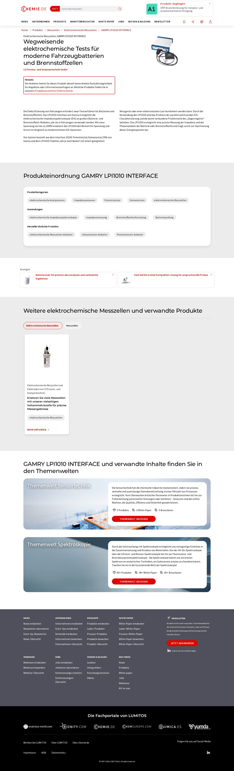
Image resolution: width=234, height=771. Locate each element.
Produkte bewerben (98, 639)
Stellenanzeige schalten (68, 672)
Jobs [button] (121, 21)
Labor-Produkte (96, 628)
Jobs (121, 677)
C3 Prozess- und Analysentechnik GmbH (45, 69)
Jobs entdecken (63, 662)
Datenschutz (59, 752)
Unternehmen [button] (41, 21)
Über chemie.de (80, 742)
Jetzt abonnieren (182, 643)
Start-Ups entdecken (66, 628)
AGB (43, 752)
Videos (90, 677)
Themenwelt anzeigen (134, 518)
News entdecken (32, 623)
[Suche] (120, 9)
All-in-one (124, 688)
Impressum (29, 752)
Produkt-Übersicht (97, 644)
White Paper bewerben (131, 639)
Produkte (124, 667)
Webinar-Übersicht (33, 672)
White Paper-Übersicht (131, 644)
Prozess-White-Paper (130, 633)
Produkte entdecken (98, 623)
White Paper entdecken (131, 623)
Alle (54, 8)
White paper (125, 672)
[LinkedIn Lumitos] (208, 752)
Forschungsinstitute (98, 672)
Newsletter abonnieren (36, 628)
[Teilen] (193, 22)
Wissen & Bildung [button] (139, 21)
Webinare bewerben (34, 667)
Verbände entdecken (66, 633)
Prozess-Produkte (97, 633)
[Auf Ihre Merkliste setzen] (184, 22)
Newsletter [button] (162, 21)
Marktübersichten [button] (82, 21)
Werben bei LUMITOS (34, 742)
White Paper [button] (106, 21)
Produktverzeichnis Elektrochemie (54, 90)
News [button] (24, 21)
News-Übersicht (32, 639)
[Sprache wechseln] (201, 22)
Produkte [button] (59, 21)
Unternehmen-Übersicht (68, 644)
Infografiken (94, 667)
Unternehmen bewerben (68, 639)
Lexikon (91, 662)
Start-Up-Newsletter (34, 633)
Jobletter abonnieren (67, 667)
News (122, 662)
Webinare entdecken (34, 662)
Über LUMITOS (59, 742)
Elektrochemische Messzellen (39, 36)
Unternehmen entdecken (69, 623)
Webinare (124, 683)
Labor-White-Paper (129, 628)
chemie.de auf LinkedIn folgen (183, 651)
